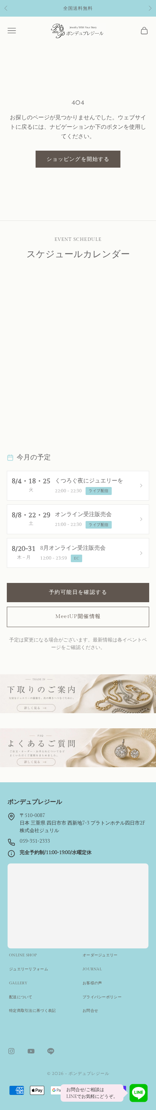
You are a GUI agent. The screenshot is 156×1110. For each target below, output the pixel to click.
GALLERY (18, 983)
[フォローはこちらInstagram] (11, 1051)
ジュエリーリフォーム (28, 969)
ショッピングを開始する (78, 159)
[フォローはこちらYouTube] (31, 1051)
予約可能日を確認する (78, 592)
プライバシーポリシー (102, 997)
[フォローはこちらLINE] (51, 1051)
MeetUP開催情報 (78, 617)
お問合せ (90, 1010)
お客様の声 (92, 983)
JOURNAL (92, 969)
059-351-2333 (35, 841)
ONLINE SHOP (23, 955)
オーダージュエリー (100, 955)
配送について (21, 997)
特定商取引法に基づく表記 (32, 1010)
